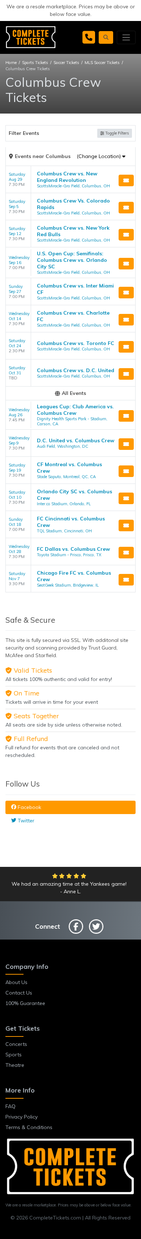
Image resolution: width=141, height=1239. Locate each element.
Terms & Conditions (28, 1127)
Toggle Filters (116, 133)
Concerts (16, 1044)
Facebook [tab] (28, 807)
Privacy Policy (21, 1117)
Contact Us (18, 992)
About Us (16, 982)
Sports (13, 1054)
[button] (106, 37)
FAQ (10, 1106)
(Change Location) (99, 156)
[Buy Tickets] (126, 180)
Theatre (14, 1065)
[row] (70, 179)
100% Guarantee (25, 1003)
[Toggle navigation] (126, 37)
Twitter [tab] (25, 820)
